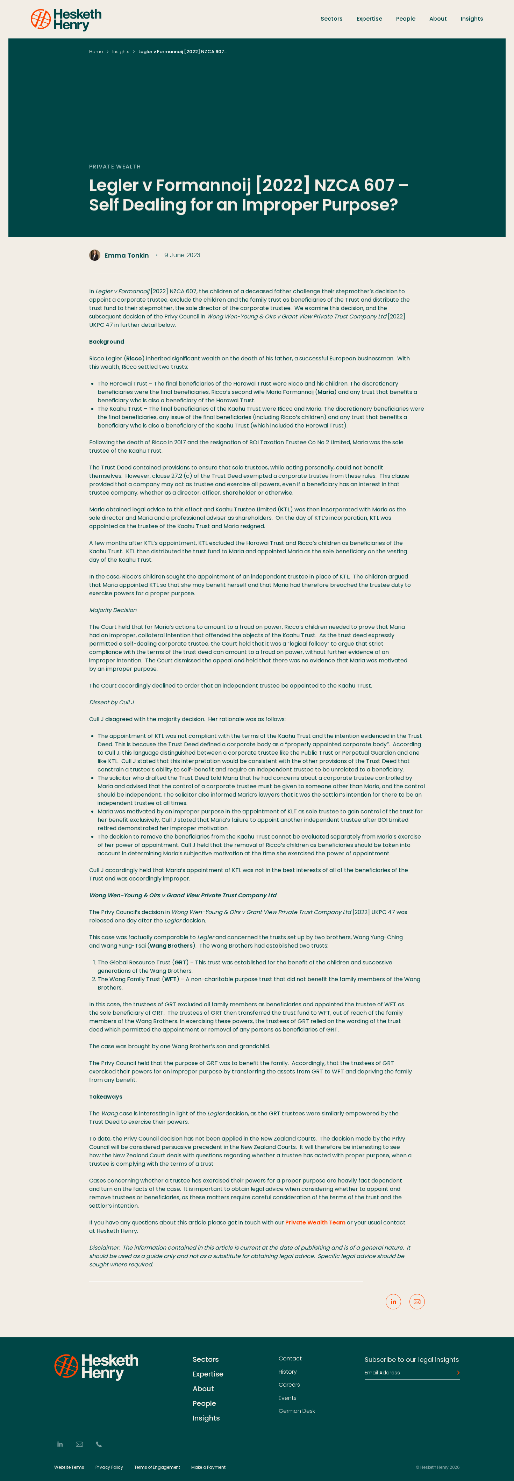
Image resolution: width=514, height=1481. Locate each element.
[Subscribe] (456, 1373)
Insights (472, 19)
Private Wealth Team (315, 1222)
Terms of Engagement (157, 1467)
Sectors (332, 19)
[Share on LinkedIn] (393, 1301)
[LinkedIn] (59, 1444)
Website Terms (69, 1467)
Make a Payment (208, 1467)
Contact (290, 1359)
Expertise (369, 19)
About (438, 19)
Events (288, 1398)
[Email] (79, 1444)
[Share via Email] (417, 1301)
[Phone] (99, 1444)
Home (96, 51)
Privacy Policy (109, 1467)
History (288, 1372)
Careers (289, 1385)
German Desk (297, 1411)
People (405, 19)
